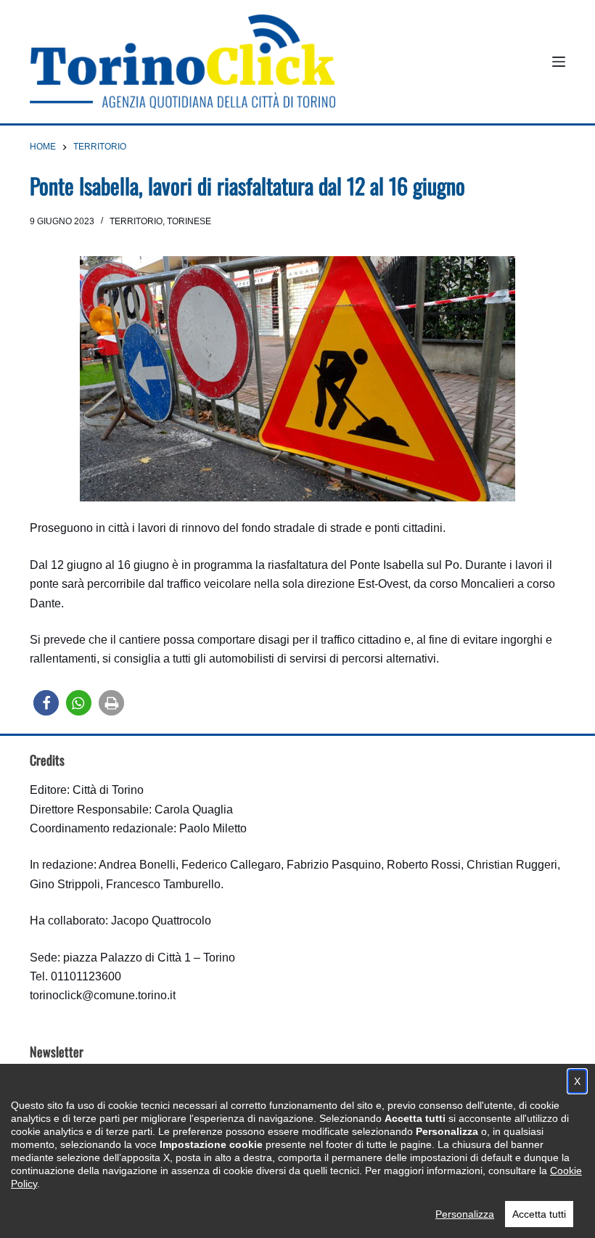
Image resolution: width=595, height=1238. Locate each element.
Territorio (136, 221)
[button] (46, 703)
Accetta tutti (539, 1214)
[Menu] (558, 61)
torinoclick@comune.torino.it (103, 995)
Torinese (189, 221)
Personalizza (464, 1214)
